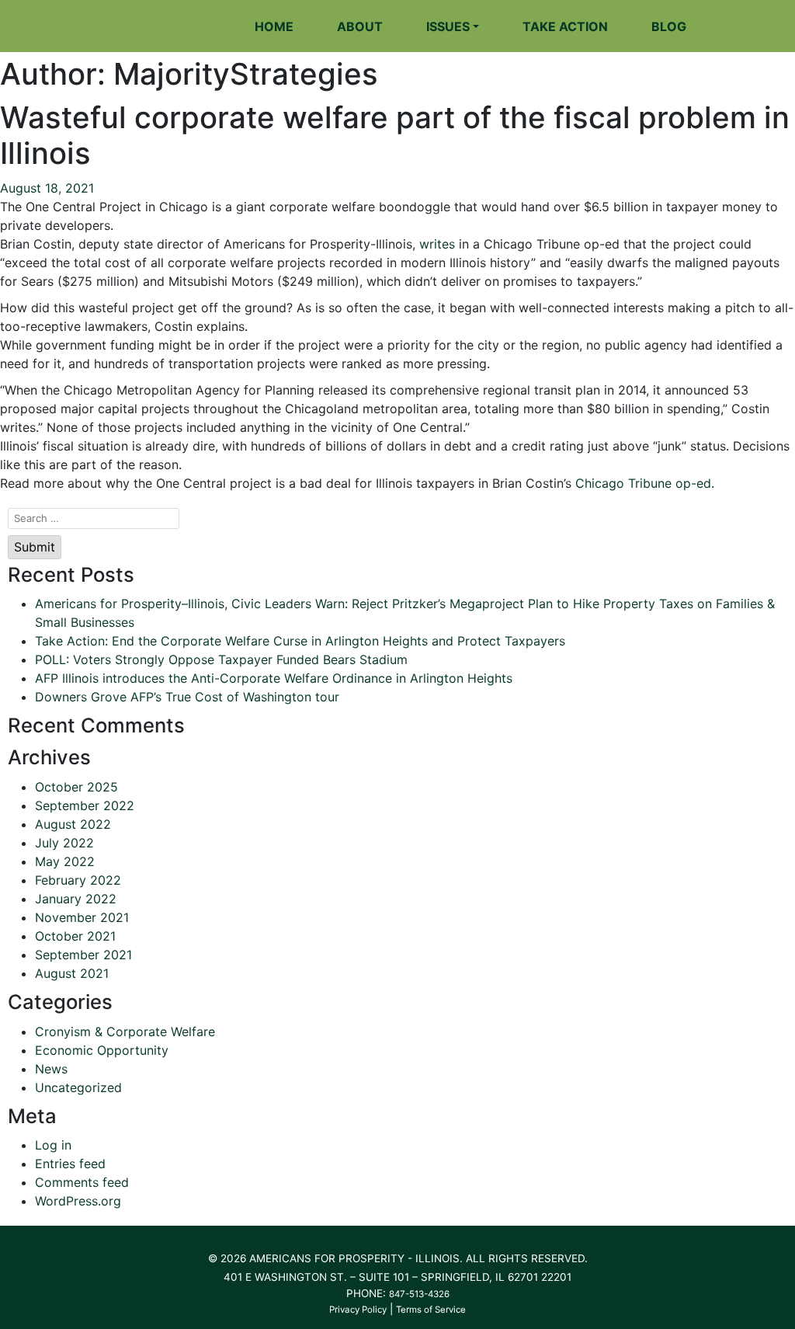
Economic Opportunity (101, 1050)
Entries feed (70, 1163)
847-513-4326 (419, 1294)
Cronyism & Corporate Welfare (125, 1031)
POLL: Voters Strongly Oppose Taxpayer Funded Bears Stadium (221, 659)
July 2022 (64, 843)
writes (437, 244)
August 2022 (73, 824)
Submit (34, 547)
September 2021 (83, 954)
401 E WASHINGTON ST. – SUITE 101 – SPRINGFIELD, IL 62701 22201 (397, 1277)
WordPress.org (78, 1201)
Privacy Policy (358, 1309)
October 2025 (76, 787)
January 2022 (75, 898)
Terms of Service (431, 1309)
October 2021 (75, 936)
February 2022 (78, 880)
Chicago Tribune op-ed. (644, 483)
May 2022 (65, 861)
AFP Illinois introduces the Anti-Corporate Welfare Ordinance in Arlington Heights (273, 678)
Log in (53, 1145)
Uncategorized (78, 1087)
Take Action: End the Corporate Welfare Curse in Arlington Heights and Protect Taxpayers (300, 641)
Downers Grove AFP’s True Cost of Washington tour (187, 697)
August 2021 (72, 973)
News (51, 1069)
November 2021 (82, 917)
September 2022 (84, 805)
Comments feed (82, 1182)
